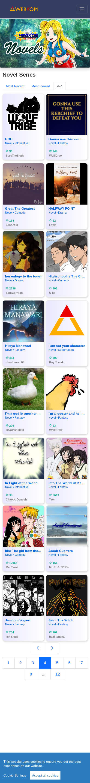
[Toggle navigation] (81, 9)
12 (57, 674)
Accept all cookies (45, 775)
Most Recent (15, 86)
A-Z (59, 86)
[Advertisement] (45, 728)
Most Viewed (40, 86)
